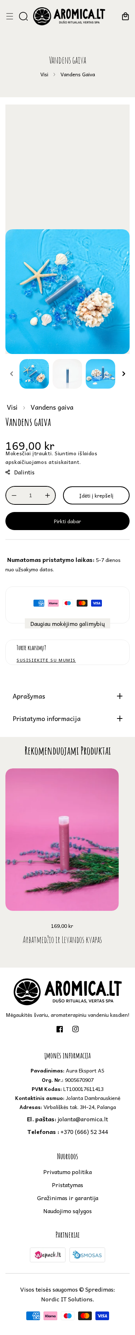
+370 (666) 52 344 (67, 1131)
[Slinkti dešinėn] (123, 374)
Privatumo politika (67, 1171)
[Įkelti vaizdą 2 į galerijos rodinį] (67, 374)
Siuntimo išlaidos (76, 453)
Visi (44, 74)
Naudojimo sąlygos (67, 1210)
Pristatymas (67, 1184)
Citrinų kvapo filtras (62, 939)
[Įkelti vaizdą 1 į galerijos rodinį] (34, 374)
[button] (9, 16)
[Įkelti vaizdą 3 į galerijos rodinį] (100, 374)
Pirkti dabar (67, 521)
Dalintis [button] (24, 472)
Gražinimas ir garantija (67, 1197)
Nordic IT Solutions (67, 1299)
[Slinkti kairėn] (11, 374)
